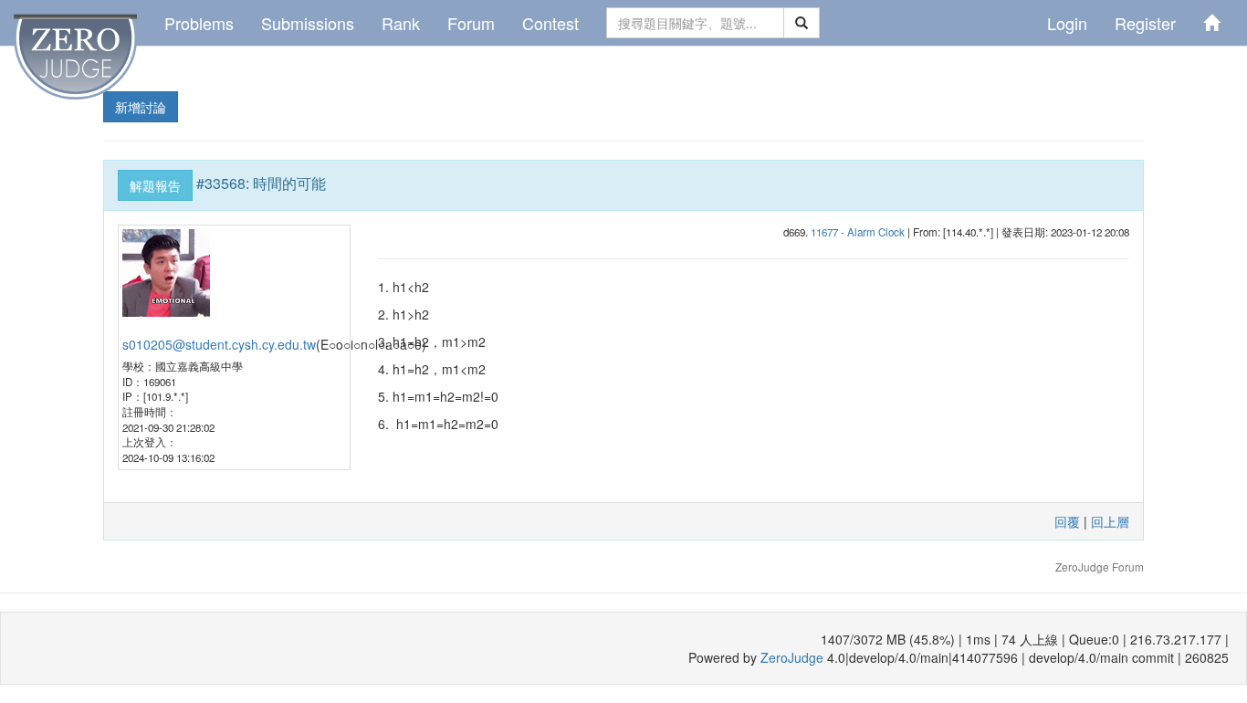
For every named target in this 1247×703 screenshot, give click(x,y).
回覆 (1067, 521)
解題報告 (155, 185)
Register (1145, 23)
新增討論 (140, 107)
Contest (550, 23)
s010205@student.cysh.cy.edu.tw (219, 344)
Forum (471, 23)
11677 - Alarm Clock (858, 232)
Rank (401, 23)
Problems (199, 23)
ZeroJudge (791, 657)
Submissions (307, 23)
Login (1067, 23)
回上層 (1110, 521)
